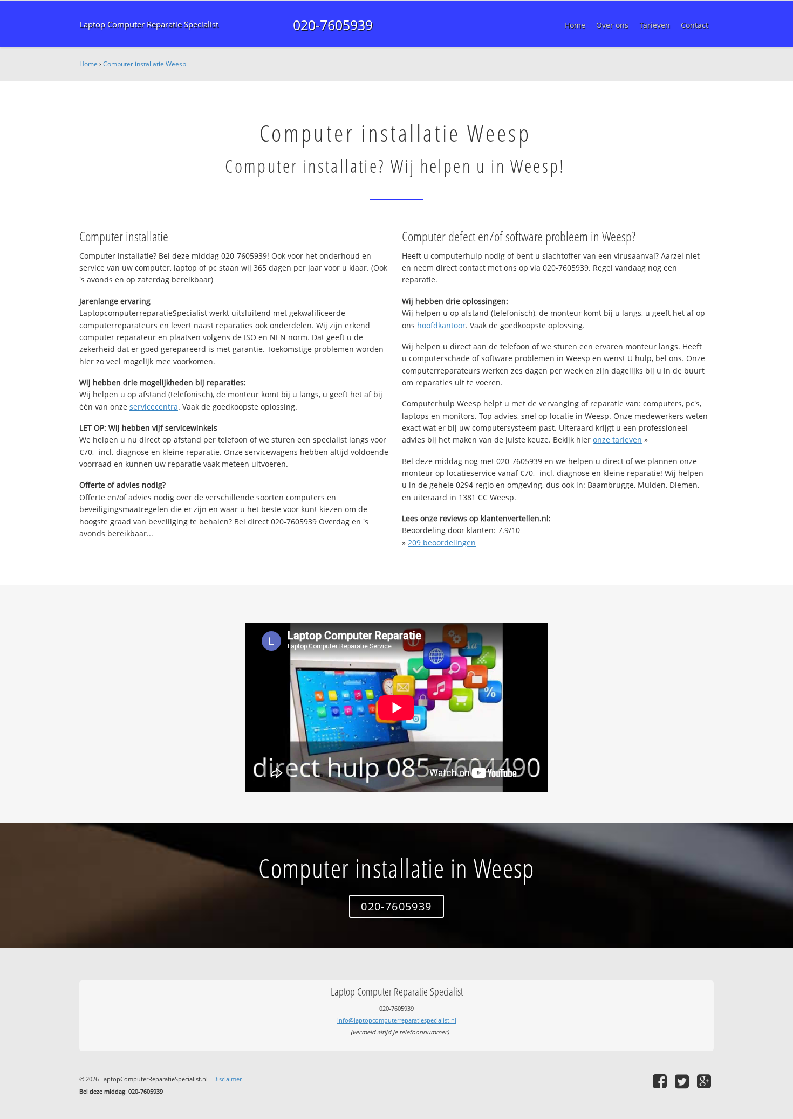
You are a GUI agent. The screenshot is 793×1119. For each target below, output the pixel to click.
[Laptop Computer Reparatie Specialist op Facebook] (661, 1081)
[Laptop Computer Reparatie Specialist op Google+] (705, 1081)
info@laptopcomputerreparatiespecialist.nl (396, 1020)
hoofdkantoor (441, 325)
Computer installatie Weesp (144, 63)
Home (88, 63)
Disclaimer (227, 1079)
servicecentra (153, 407)
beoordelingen (442, 542)
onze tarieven (617, 439)
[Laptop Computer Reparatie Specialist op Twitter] (683, 1081)
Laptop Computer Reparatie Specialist (148, 24)
